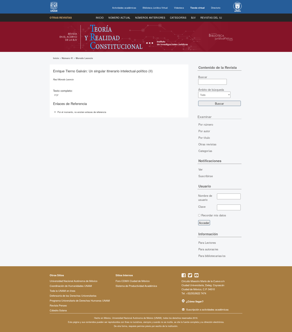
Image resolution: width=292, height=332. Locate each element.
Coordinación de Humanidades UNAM (71, 286)
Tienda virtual (197, 7)
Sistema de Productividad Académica (136, 286)
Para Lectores (207, 242)
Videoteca (179, 7)
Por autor (204, 131)
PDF (56, 95)
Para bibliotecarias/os (212, 256)
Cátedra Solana (58, 310)
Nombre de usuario (205, 198)
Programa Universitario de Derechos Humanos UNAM (80, 300)
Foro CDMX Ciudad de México (133, 281)
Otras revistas (61, 17)
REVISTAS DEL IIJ (211, 17)
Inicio (100, 17)
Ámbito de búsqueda (211, 90)
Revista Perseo (58, 305)
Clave (201, 207)
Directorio (215, 7)
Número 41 (67, 58)
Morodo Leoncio (84, 58)
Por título (204, 137)
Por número (205, 124)
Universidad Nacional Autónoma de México (73, 281)
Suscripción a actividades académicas (207, 309)
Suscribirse (205, 176)
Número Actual (119, 17)
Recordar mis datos (213, 215)
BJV (193, 17)
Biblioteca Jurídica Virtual (155, 7)
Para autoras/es (208, 249)
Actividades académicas (124, 7)
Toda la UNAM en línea (62, 290)
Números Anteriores (150, 17)
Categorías (178, 17)
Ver (200, 169)
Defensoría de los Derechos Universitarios (73, 295)
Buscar (202, 77)
